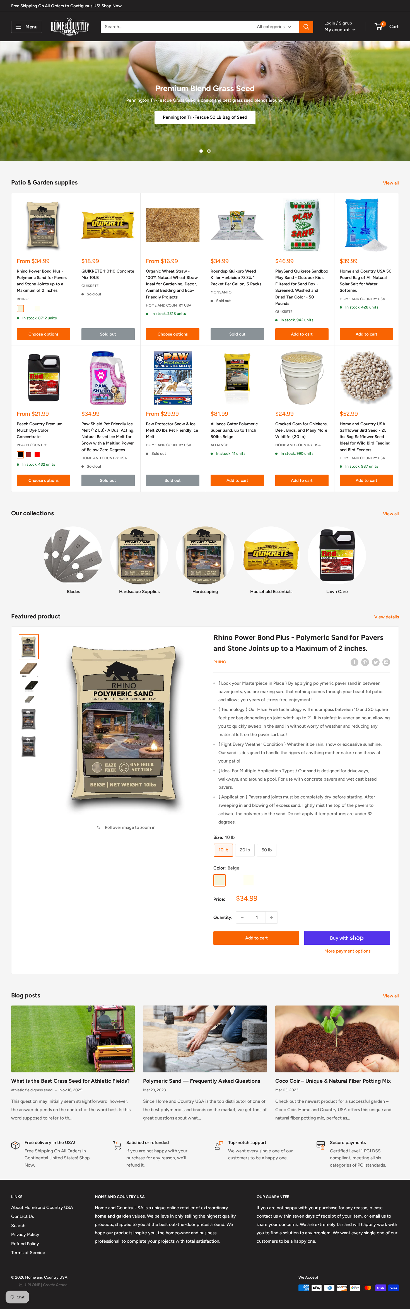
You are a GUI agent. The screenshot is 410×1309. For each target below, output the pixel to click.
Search (18, 1225)
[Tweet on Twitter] (376, 662)
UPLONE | (45, 1285)
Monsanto (221, 292)
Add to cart (302, 334)
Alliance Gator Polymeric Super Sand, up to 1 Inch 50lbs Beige (234, 430)
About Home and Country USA (42, 1207)
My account (337, 29)
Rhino (22, 299)
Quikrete (90, 286)
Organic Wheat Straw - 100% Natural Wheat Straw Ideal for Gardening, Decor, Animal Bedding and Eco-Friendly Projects (172, 284)
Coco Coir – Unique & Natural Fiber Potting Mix (333, 1081)
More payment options (347, 951)
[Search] (306, 27)
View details (387, 617)
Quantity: (223, 917)
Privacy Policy (25, 1234)
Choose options (43, 334)
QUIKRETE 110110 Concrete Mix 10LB (107, 274)
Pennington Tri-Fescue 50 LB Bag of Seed (205, 117)
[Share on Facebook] (354, 662)
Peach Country (32, 445)
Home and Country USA (168, 305)
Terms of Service (28, 1252)
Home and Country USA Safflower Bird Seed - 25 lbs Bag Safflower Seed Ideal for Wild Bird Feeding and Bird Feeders (365, 436)
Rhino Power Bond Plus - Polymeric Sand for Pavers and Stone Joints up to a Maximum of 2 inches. (42, 281)
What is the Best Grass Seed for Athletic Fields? (70, 1081)
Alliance (219, 445)
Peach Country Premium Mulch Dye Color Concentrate (39, 430)
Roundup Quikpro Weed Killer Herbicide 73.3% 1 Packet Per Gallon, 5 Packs (236, 278)
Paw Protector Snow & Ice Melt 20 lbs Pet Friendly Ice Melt (172, 430)
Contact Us (22, 1216)
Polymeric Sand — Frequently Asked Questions (201, 1081)
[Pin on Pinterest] (365, 662)
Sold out (108, 334)
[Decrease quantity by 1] (242, 917)
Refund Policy (25, 1243)
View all (391, 183)
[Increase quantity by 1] (272, 917)
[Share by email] (386, 662)
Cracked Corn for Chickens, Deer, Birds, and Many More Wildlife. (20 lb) (301, 430)
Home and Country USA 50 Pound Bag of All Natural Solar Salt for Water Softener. (366, 281)
